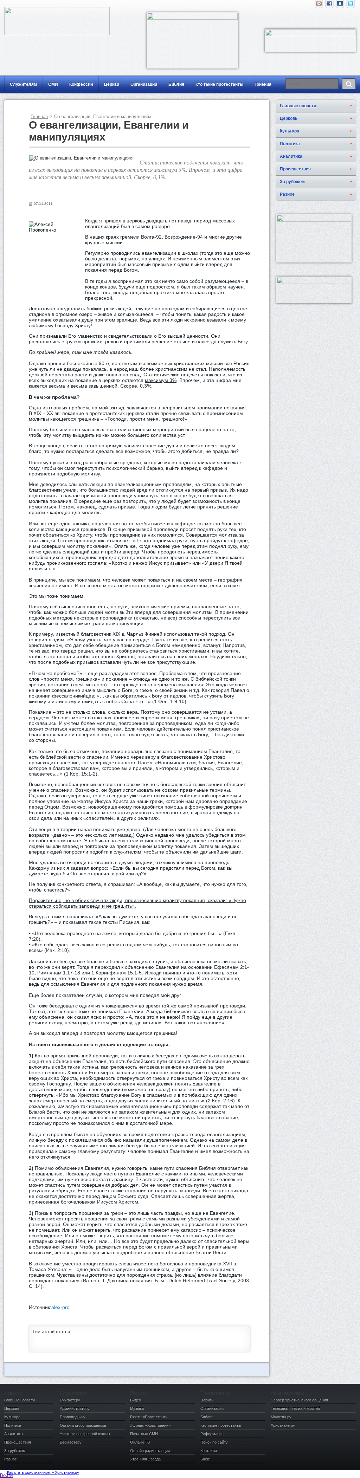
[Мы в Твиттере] (350, 5)
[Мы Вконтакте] (340, 5)
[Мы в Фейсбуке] (329, 5)
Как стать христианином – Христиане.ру (43, 1472)
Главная (39, 116)
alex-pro (60, 1307)
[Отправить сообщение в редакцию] (319, 5)
